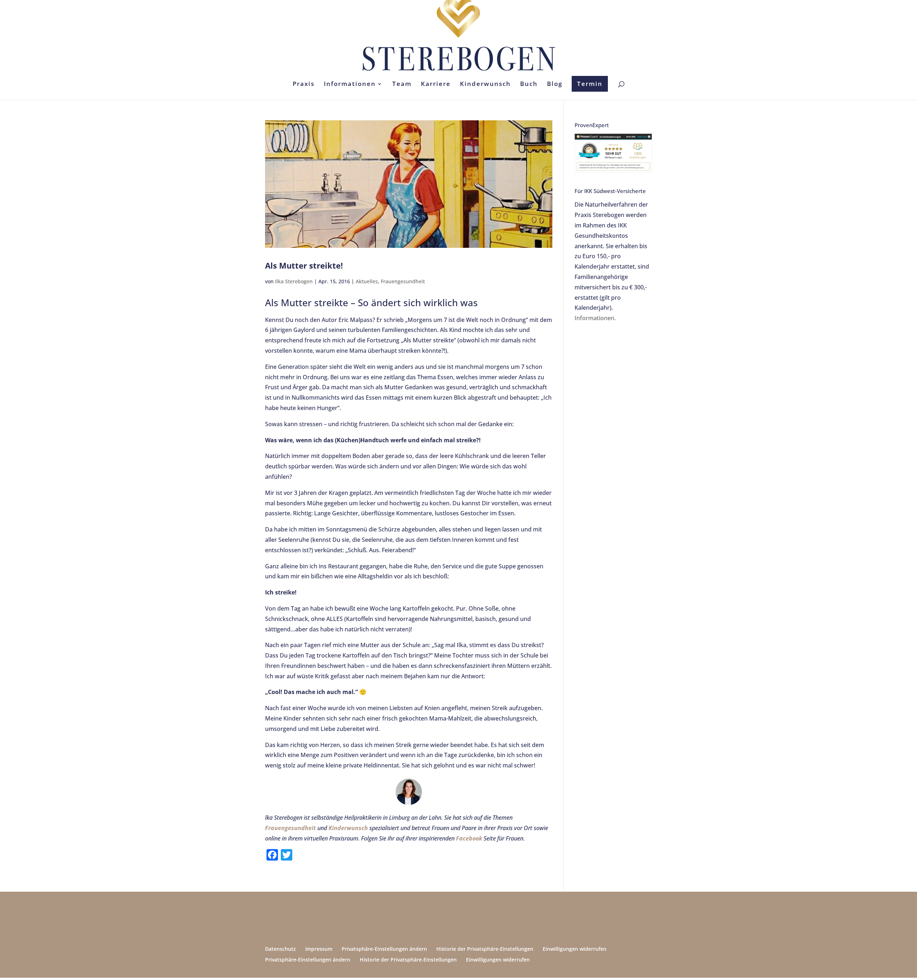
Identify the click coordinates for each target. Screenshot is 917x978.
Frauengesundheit (403, 281)
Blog (554, 84)
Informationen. (595, 318)
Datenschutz (280, 948)
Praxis (304, 84)
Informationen (350, 84)
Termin (589, 84)
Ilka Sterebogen (294, 281)
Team (402, 84)
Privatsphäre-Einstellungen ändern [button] (384, 948)
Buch (529, 84)
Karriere (436, 84)
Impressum (318, 948)
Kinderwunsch (485, 84)
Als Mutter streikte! (304, 265)
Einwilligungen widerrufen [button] (574, 948)
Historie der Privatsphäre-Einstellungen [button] (484, 948)
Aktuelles (367, 281)
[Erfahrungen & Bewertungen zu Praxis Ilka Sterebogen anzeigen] (613, 170)
